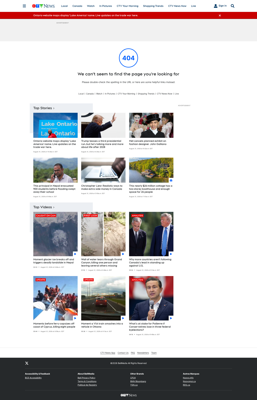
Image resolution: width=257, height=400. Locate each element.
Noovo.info (188, 377)
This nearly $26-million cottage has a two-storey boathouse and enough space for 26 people (150, 189)
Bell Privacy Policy (86, 377)
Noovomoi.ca (189, 381)
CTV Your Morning (127, 6)
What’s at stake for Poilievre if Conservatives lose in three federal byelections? (150, 326)
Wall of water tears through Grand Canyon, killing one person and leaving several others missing (101, 262)
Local (64, 6)
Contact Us (123, 352)
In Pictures (105, 6)
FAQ (133, 352)
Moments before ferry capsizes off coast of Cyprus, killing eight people (54, 325)
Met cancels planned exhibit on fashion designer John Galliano (147, 143)
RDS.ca (186, 385)
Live (193, 6)
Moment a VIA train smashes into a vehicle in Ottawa (102, 325)
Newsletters (143, 352)
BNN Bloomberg (138, 381)
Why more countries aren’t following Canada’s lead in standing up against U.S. (150, 262)
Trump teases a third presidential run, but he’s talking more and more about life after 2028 (102, 144)
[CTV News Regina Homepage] (43, 6)
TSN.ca (134, 385)
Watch (91, 6)
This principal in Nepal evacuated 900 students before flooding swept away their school (54, 189)
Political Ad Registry (87, 385)
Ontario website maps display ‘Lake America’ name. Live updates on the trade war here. (54, 144)
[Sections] (24, 6)
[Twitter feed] (27, 363)
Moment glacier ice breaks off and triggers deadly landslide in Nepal (53, 261)
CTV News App (107, 352)
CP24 (133, 377)
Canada (77, 6)
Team (154, 352)
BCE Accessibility (33, 377)
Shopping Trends (153, 6)
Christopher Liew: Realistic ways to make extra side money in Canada (101, 187)
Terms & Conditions (87, 381)
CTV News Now (177, 6)
